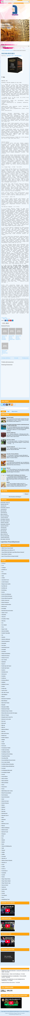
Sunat (3, 844)
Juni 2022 (3, 529)
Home (3, 50)
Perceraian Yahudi (6, 762)
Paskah (3, 743)
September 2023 (4, 507)
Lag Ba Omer (4, 690)
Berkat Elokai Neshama (7, 596)
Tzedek (3, 874)
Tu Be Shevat (4, 870)
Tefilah (3, 852)
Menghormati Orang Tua (7, 717)
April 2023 (3, 512)
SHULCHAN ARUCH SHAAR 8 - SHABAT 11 (18, 337)
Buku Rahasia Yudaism (6, 554)
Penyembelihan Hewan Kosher (8, 760)
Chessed (3, 616)
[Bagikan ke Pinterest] (8, 323)
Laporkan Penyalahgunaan (10, 542)
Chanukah (4, 614)
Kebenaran (4, 674)
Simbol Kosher (5, 829)
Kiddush (3, 682)
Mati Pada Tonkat (5, 702)
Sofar (3, 835)
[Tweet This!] (7, 320)
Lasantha (23, 1013)
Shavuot (8, 468)
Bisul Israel (4, 606)
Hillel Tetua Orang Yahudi (7, 548)
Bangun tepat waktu (6, 583)
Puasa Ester (4, 786)
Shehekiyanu (4, 813)
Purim (3, 788)
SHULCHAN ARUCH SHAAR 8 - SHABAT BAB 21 (12, 338)
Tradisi (3, 866)
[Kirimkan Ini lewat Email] (2, 323)
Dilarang (3, 620)
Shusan (3, 825)
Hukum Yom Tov (5, 657)
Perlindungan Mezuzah (7, 770)
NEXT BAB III (6, 318)
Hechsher (4, 651)
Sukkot (8, 482)
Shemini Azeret (5, 815)
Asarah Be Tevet (5, 579)
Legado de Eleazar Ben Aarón (8, 982)
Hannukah (4, 643)
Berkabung (4, 590)
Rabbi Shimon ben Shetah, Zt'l (8, 550)
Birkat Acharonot (5, 600)
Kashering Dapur (5, 667)
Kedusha (3, 676)
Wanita (3, 891)
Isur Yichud (4, 659)
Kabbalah (4, 661)
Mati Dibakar (4, 700)
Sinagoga (4, 833)
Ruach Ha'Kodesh (5, 797)
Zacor (3, 897)
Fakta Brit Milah (5, 631)
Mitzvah (3, 731)
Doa (2, 622)
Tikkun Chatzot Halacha (7, 860)
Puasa (3, 784)
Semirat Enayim (5, 803)
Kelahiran (4, 678)
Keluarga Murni (5, 680)
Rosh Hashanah (10, 461)
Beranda (16, 358)
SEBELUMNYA (4, 317)
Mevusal (3, 721)
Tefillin (3, 854)
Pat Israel (4, 745)
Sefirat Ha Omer (5, 801)
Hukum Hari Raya (5, 655)
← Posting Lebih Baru (5, 358)
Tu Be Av (3, 868)
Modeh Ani (4, 735)
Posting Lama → (25, 358)
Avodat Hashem (5, 581)
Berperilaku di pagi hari (7, 598)
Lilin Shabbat (4, 694)
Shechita (3, 811)
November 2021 (4, 539)
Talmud (3, 850)
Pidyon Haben (5, 778)
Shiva (3, 817)
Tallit (3, 848)
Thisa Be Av (4, 858)
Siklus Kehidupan (5, 827)
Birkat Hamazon (5, 602)
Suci (2, 838)
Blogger (19, 496)
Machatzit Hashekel (6, 698)
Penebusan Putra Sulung (7, 754)
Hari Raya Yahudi (11, 439)
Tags (8, 411)
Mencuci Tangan (5, 715)
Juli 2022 (3, 527)
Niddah (3, 739)
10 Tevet (3, 563)
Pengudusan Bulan (6, 756)
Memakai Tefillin (5, 706)
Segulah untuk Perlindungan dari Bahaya (16, 475)
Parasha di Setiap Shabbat (12, 453)
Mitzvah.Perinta (5, 733)
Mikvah (3, 725)
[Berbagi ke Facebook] (6, 323)
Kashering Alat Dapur (6, 665)
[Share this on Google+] (9, 320)
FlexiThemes (11, 1013)
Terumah (4, 856)
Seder (3, 799)
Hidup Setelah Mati (6, 653)
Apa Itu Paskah (10, 417)
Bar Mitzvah (4, 586)
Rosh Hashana (5, 794)
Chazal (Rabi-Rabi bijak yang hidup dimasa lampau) (13, 552)
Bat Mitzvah (4, 588)
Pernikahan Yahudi (6, 772)
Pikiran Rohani (5, 782)
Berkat (3, 592)
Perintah (3, 768)
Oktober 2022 (4, 522)
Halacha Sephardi (11, 446)
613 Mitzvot (4, 569)
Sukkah (3, 840)
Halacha (3, 637)
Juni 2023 (3, 509)
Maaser (3, 696)
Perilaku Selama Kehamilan (8, 764)
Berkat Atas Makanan (6, 594)
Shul (2, 821)
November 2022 (4, 520)
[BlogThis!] (4, 323)
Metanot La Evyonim (6, 719)
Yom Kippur (4, 895)
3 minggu (4, 567)
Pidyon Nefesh (5, 780)
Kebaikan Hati (5, 672)
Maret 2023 (3, 514)
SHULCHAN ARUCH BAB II (8, 53)
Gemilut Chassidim (6, 633)
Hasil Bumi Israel (5, 647)
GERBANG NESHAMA (14, 1011)
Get (2, 635)
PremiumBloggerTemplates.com (15, 1014)
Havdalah (4, 649)
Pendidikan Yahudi (6, 751)
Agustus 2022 (4, 525)
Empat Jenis (4, 629)
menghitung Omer (6, 899)
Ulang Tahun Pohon (6, 878)
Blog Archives (14, 411)
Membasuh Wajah (5, 708)
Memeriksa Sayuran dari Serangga (9, 713)
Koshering (4, 688)
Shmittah (4, 819)
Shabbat (3, 807)
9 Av (2, 571)
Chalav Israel (4, 612)
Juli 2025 (3, 506)
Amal (3, 575)
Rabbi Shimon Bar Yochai (7, 790)
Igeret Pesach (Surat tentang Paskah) (10, 556)
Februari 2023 (4, 515)
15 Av (3, 565)
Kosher (3, 686)
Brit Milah (4, 608)
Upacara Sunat (5, 885)
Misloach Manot (5, 729)
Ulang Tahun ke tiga (6, 883)
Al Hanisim (4, 573)
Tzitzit (3, 876)
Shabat (3, 805)
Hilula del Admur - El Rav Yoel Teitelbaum (11, 974)
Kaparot (3, 663)
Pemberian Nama (5, 749)
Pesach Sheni (4, 776)
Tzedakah (4, 872)
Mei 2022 (3, 530)
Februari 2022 (4, 535)
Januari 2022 (4, 537)
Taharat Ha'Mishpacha (7, 846)
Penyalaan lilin (5, 758)
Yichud (3, 893)
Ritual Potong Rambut (6, 792)
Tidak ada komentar (17, 55)
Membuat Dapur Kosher (7, 710)
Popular (3, 411)
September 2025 (4, 502)
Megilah (3, 704)
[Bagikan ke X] (5, 323)
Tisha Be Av (4, 862)
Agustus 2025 (4, 504)
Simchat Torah (5, 831)
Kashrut (3, 670)
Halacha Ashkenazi (11, 432)
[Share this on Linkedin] (12, 320)
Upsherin (4, 887)
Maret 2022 (3, 534)
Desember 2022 (4, 519)
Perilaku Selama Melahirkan (8, 766)
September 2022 (4, 524)
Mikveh (3, 727)
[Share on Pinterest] (11, 320)
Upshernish (4, 889)
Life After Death (5, 692)
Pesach (3, 774)
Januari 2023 (4, 517)
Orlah (3, 741)
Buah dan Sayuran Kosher (7, 610)
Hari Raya (4, 645)
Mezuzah (4, 723)
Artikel (3, 577)
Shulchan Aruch (9, 50)
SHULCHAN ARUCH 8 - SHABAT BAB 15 (5, 352)
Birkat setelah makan (6, 604)
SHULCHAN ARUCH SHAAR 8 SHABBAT (4, 337)
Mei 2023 (3, 511)
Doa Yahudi (4, 624)
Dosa (3, 627)
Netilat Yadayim (5, 737)
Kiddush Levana (5, 684)
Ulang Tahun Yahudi (6, 880)
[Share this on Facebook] (5, 320)
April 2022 (3, 532)
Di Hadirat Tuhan (5, 618)
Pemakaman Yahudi (6, 747)
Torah (3, 864)
